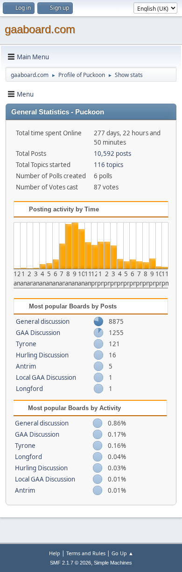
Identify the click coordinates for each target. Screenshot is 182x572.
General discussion (43, 321)
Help (54, 553)
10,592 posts (112, 153)
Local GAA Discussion (46, 377)
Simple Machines (113, 562)
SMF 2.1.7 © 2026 (70, 562)
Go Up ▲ (122, 553)
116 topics (108, 164)
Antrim (26, 366)
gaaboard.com (40, 29)
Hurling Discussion (42, 355)
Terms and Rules (85, 553)
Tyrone (26, 344)
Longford (29, 388)
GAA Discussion (38, 332)
